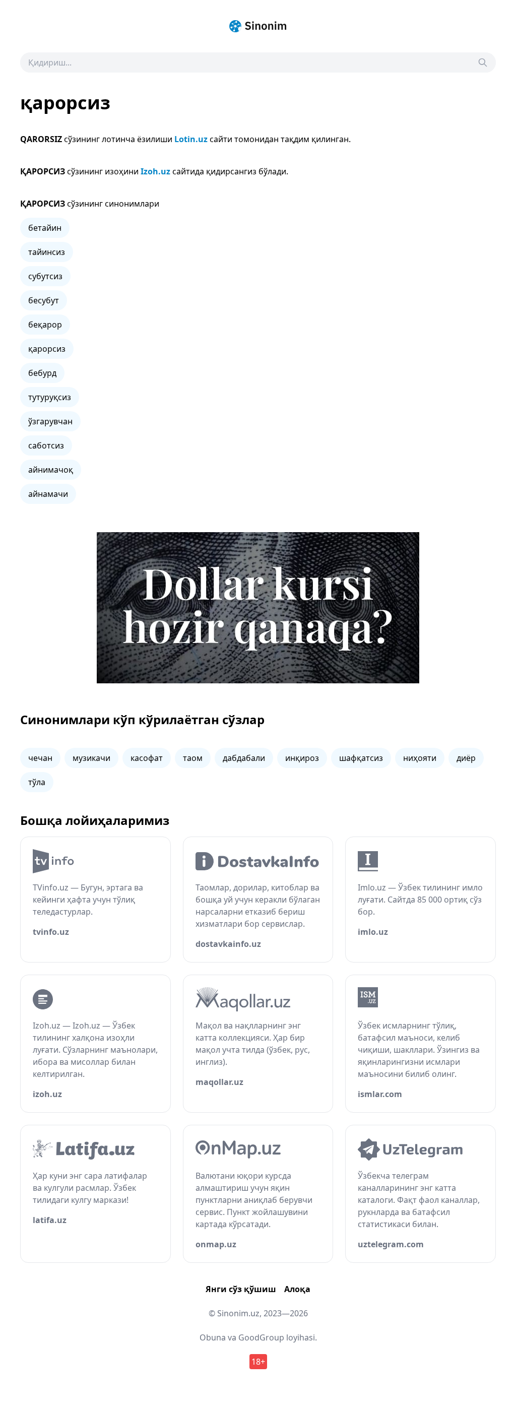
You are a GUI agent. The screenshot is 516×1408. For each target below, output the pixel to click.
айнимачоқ (50, 469)
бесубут (43, 300)
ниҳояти (419, 757)
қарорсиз (47, 348)
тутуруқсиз (49, 397)
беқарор (45, 324)
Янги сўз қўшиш (241, 1289)
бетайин (44, 227)
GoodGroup (261, 1337)
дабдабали (244, 757)
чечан (40, 757)
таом (193, 757)
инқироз (302, 757)
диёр (466, 757)
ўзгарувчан (50, 421)
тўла (36, 782)
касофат (147, 757)
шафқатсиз (361, 757)
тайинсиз (46, 252)
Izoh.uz (155, 171)
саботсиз (46, 445)
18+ (258, 1361)
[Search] (483, 62)
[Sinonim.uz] (258, 26)
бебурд (42, 372)
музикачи (91, 757)
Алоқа (297, 1289)
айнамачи (48, 493)
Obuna (213, 1337)
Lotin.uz (191, 139)
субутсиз (45, 276)
